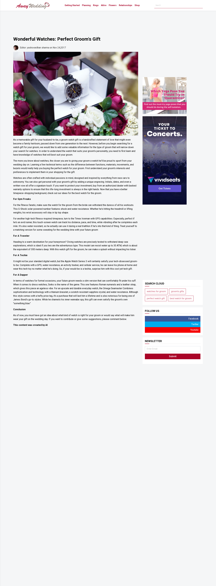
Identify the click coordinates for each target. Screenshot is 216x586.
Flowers (113, 5)
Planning (86, 5)
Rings (96, 5)
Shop (137, 5)
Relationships (125, 5)
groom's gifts (177, 291)
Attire (103, 5)
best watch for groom (181, 298)
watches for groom (156, 291)
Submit (172, 356)
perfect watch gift (156, 298)
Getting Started (72, 5)
